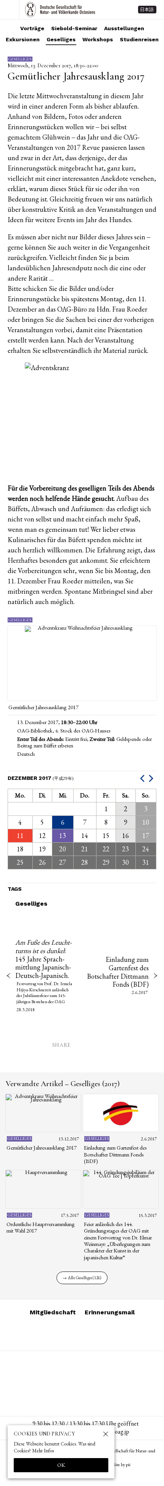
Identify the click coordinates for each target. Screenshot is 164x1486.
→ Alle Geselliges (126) (82, 1277)
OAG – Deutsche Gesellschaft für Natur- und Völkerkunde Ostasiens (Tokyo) (60, 9)
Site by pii (121, 1465)
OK (61, 1465)
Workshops (97, 39)
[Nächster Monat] (152, 778)
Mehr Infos (43, 1450)
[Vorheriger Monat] (143, 778)
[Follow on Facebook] (91, 1334)
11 (20, 835)
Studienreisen (139, 39)
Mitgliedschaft (53, 1312)
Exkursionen (23, 39)
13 (62, 835)
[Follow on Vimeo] (73, 1334)
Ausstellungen (124, 28)
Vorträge (32, 28)
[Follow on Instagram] (54, 1334)
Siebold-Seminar (74, 28)
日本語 (147, 9)
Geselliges (61, 39)
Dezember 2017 (41, 778)
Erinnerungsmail (110, 1312)
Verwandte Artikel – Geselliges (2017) (63, 1083)
